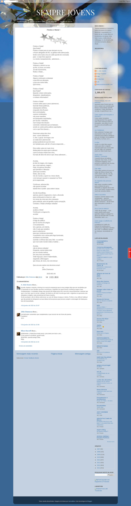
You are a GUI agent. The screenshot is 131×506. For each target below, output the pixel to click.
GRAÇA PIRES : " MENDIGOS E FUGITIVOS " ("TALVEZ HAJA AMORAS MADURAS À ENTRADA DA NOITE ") (105, 310)
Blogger (89, 501)
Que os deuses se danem (104, 301)
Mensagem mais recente (27, 354)
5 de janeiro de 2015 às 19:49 (30, 324)
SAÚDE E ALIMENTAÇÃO (37, 21)
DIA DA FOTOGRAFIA (103, 352)
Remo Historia (102, 389)
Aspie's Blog (101, 430)
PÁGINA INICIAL (22, 21)
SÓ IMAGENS (52, 21)
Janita (99, 325)
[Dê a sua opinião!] (52, 277)
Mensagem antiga (82, 354)
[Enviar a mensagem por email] (50, 277)
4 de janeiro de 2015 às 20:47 (30, 305)
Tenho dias (100, 407)
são (98, 351)
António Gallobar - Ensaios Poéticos (103, 437)
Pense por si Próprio (103, 333)
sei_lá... (99, 371)
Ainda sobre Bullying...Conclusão (101, 155)
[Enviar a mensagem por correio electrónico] (46, 277)
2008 (98, 452)
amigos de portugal (103, 365)
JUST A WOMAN (102, 412)
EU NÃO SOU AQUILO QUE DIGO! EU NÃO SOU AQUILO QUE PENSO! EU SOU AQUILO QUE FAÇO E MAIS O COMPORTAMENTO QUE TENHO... (105, 254)
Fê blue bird (100, 79)
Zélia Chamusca (26, 312)
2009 (98, 454)
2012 (98, 462)
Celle (98, 76)
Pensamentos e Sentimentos (102, 398)
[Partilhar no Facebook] (56, 277)
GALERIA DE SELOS (66, 21)
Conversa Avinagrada (104, 247)
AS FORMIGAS (99, 130)
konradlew (72, 501)
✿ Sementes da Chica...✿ (102, 264)
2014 (98, 468)
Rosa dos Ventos (103, 281)
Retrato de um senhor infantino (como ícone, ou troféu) (104, 383)
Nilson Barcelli (26, 331)
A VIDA (97, 142)
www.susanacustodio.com (104, 84)
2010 (98, 457)
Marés (98, 276)
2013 (98, 465)
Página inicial (56, 354)
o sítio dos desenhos (104, 380)
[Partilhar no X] (54, 277)
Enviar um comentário (25, 346)
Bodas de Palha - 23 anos (104, 401)
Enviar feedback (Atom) (31, 358)
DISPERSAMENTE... (103, 338)
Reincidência (100, 320)
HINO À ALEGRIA (100, 194)
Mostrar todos (110, 441)
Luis (98, 82)
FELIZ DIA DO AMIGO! (102, 208)
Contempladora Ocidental (102, 241)
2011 (98, 460)
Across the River (102, 319)
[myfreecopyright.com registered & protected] (104, 481)
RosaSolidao (101, 405)
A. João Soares (26, 285)
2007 (98, 449)
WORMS (99, 367)
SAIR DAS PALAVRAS (104, 357)
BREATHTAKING (102, 346)
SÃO (98, 305)
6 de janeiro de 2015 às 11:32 (30, 342)
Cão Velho (98, 168)
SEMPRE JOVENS (65, 12)
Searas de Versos (103, 299)
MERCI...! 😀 (100, 326)
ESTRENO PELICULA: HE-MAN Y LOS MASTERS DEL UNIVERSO (105, 423)
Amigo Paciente (101, 73)
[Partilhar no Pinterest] (57, 277)
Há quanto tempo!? (102, 431)
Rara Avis (100, 331)
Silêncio (99, 413)
